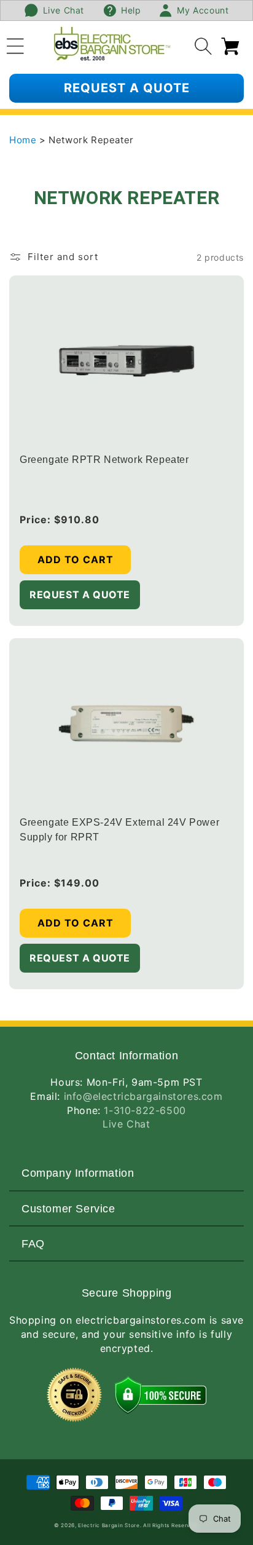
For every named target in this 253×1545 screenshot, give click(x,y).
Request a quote (127, 88)
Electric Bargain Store (108, 1525)
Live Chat (126, 1124)
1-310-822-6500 (144, 1110)
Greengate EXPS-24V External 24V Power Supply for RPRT (119, 829)
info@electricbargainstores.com (143, 1096)
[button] (15, 44)
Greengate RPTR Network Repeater (104, 459)
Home (24, 140)
